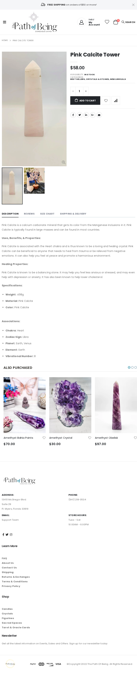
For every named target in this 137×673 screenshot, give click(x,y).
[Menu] (4, 22)
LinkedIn (86, 115)
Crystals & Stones (97, 79)
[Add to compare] (115, 100)
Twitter (80, 115)
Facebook (73, 115)
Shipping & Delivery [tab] (73, 213)
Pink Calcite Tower (95, 54)
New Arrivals (118, 79)
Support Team (10, 520)
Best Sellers (77, 79)
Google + (93, 115)
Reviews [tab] (29, 213)
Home (5, 40)
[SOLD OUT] (131, 383)
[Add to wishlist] (106, 100)
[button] (129, 367)
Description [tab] (10, 213)
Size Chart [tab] (47, 213)
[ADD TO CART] (40, 383)
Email (99, 115)
